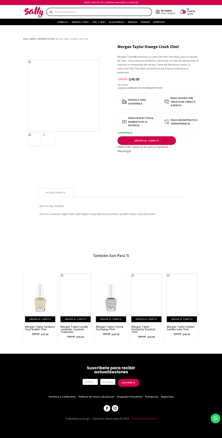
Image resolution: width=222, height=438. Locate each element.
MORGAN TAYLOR (46, 39)
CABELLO (62, 22)
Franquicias (151, 396)
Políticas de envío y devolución (96, 396)
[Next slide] (97, 95)
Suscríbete (128, 382)
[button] (34, 139)
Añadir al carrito (146, 140)
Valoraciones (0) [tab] (55, 192)
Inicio (25, 39)
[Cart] (183, 12)
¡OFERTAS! (159, 22)
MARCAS (133, 22)
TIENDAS (145, 22)
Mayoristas (167, 396)
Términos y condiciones (62, 396)
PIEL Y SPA (99, 22)
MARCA (33, 39)
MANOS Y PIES (80, 22)
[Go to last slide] (25, 307)
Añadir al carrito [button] (40, 319)
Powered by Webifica (144, 418)
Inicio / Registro (168, 13)
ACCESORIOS (116, 22)
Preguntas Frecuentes (130, 396)
